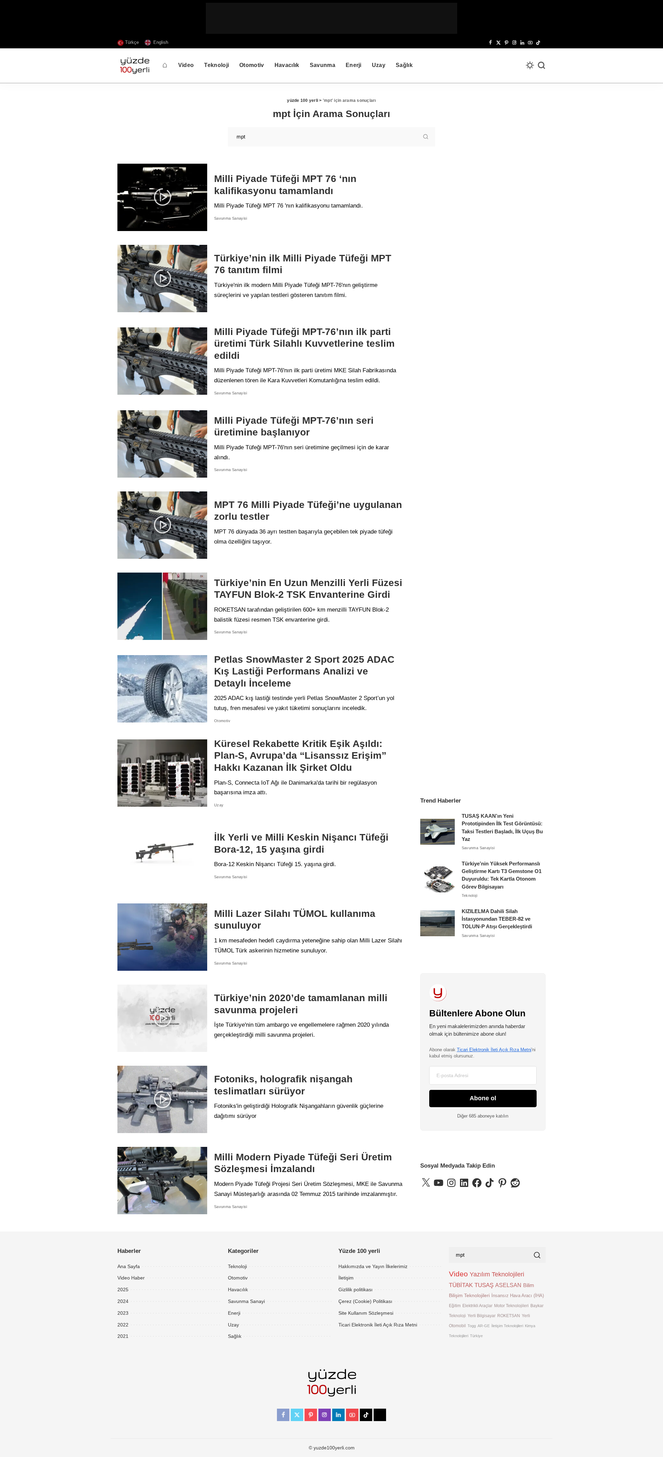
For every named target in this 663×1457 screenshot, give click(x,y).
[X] (498, 42)
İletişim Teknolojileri (507, 1326)
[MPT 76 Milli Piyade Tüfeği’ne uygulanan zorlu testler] (162, 525)
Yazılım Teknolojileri (497, 1274)
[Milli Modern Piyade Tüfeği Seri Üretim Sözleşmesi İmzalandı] (162, 1180)
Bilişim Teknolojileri (469, 1295)
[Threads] (544, 42)
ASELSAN (508, 1285)
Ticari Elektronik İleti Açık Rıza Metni (494, 1049)
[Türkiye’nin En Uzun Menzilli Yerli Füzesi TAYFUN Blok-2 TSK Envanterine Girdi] (162, 606)
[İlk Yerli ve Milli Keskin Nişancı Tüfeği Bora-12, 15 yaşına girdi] (162, 856)
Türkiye (476, 1336)
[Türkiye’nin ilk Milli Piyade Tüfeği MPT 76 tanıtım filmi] (162, 278)
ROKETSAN (508, 1315)
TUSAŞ (483, 1285)
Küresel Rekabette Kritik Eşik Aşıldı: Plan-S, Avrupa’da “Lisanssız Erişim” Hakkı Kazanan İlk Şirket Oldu (300, 755)
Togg (472, 1326)
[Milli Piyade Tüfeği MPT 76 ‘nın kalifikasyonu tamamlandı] (162, 197)
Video (458, 1274)
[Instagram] (514, 42)
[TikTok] (538, 42)
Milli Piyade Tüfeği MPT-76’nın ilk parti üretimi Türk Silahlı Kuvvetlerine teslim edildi (304, 343)
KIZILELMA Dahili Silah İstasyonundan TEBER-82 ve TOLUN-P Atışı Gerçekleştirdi (497, 919)
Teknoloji (469, 895)
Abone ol (483, 1098)
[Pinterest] (506, 42)
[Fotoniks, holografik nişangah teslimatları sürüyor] (162, 1099)
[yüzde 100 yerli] (134, 65)
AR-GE (484, 1326)
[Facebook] (490, 42)
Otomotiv (222, 721)
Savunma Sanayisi (230, 218)
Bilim (528, 1285)
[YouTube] (530, 42)
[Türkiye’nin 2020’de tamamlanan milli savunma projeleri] (162, 1018)
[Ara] (541, 65)
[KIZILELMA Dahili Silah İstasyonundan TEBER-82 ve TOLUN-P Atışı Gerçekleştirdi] (437, 923)
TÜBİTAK (461, 1285)
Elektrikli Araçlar (477, 1305)
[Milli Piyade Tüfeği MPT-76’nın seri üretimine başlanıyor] (162, 444)
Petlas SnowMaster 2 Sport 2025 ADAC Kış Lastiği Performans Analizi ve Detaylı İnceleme (304, 671)
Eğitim (455, 1305)
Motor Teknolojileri (511, 1305)
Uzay (218, 805)
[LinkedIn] (522, 42)
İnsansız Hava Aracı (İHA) (517, 1295)
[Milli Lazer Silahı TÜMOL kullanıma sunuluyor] (162, 937)
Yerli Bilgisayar (482, 1315)
